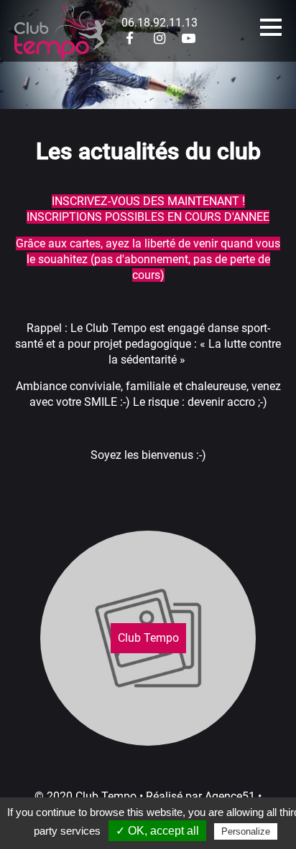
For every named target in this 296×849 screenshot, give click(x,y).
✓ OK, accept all (157, 831)
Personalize (245, 831)
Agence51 (230, 796)
